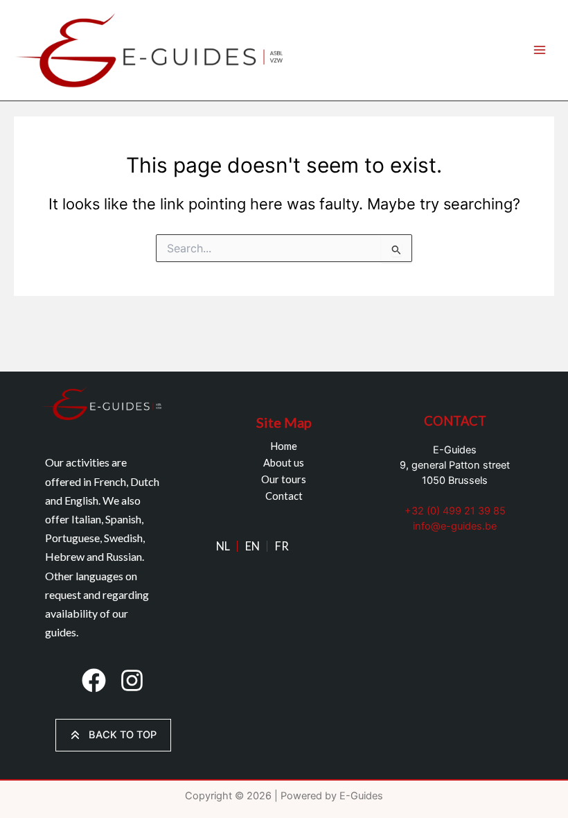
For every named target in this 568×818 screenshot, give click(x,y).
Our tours (283, 479)
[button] (94, 680)
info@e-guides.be (455, 526)
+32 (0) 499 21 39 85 (455, 511)
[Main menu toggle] (539, 50)
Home (283, 446)
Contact (284, 496)
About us (283, 463)
